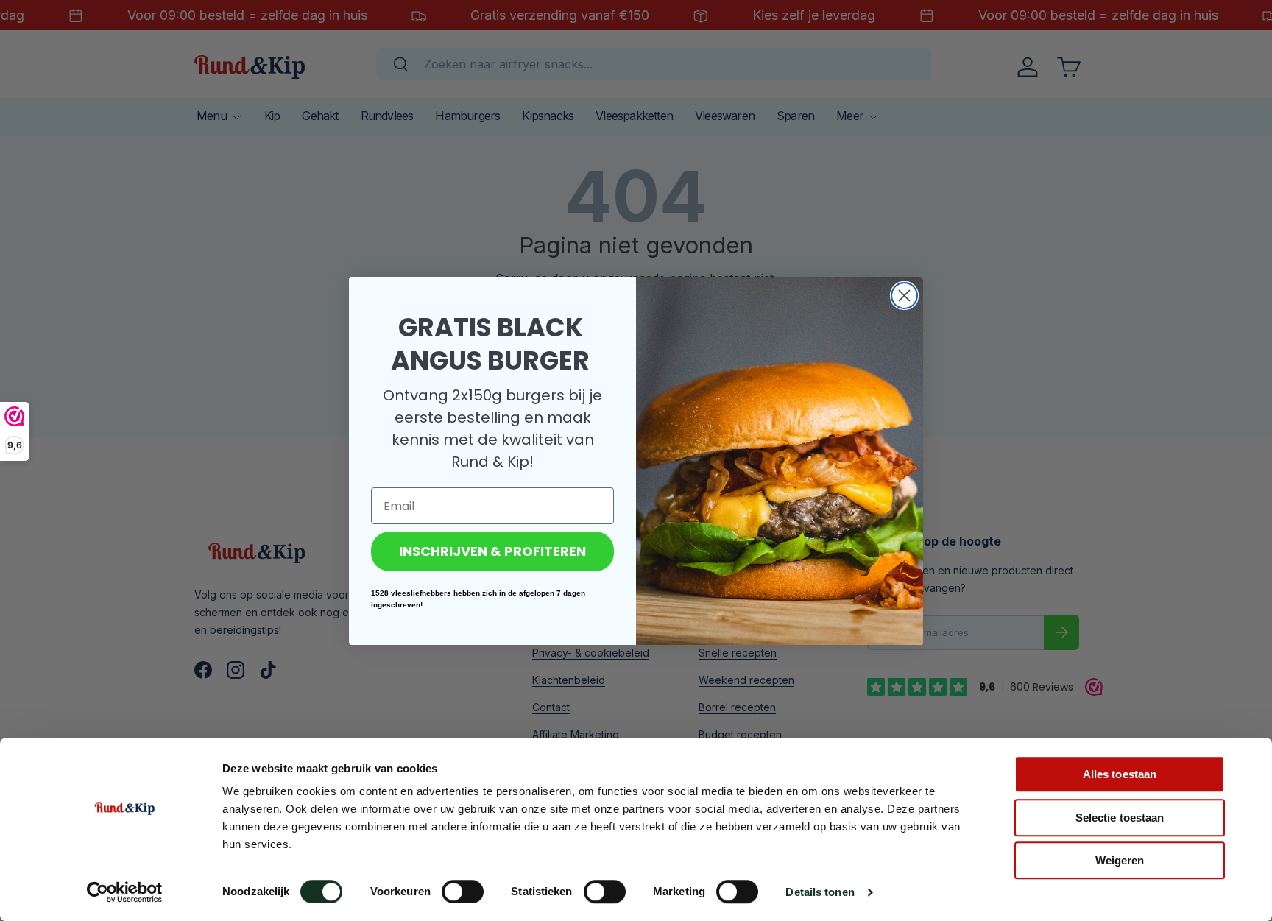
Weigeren (1120, 860)
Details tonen (819, 892)
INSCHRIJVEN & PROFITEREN (492, 551)
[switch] (463, 891)
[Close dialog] (904, 295)
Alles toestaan (1119, 774)
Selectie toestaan (1120, 817)
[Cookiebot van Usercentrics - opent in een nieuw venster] (124, 892)
